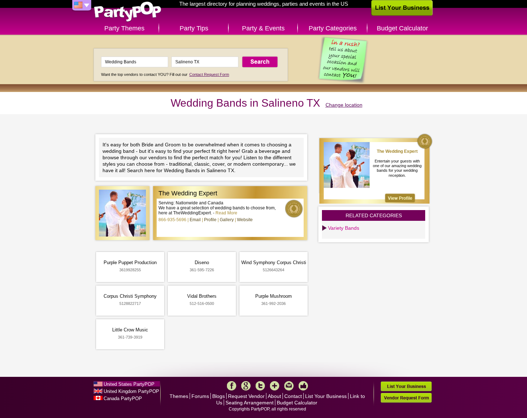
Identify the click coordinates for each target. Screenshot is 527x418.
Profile (210, 219)
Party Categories (333, 28)
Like (303, 385)
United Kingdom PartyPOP (131, 391)
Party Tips (194, 28)
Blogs (218, 396)
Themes (179, 396)
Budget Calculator (402, 28)
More (274, 385)
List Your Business (326, 396)
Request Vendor (246, 396)
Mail (289, 385)
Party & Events (263, 28)
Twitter (260, 385)
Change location (344, 105)
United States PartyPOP (129, 384)
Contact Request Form (209, 74)
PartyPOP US (128, 12)
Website (245, 219)
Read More (226, 212)
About (274, 396)
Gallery (227, 219)
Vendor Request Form (406, 398)
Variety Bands (343, 228)
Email (195, 219)
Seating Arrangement (249, 402)
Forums (200, 396)
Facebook (231, 385)
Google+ (246, 385)
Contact (293, 396)
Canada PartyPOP (123, 398)
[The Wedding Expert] (400, 198)
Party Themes (124, 28)
